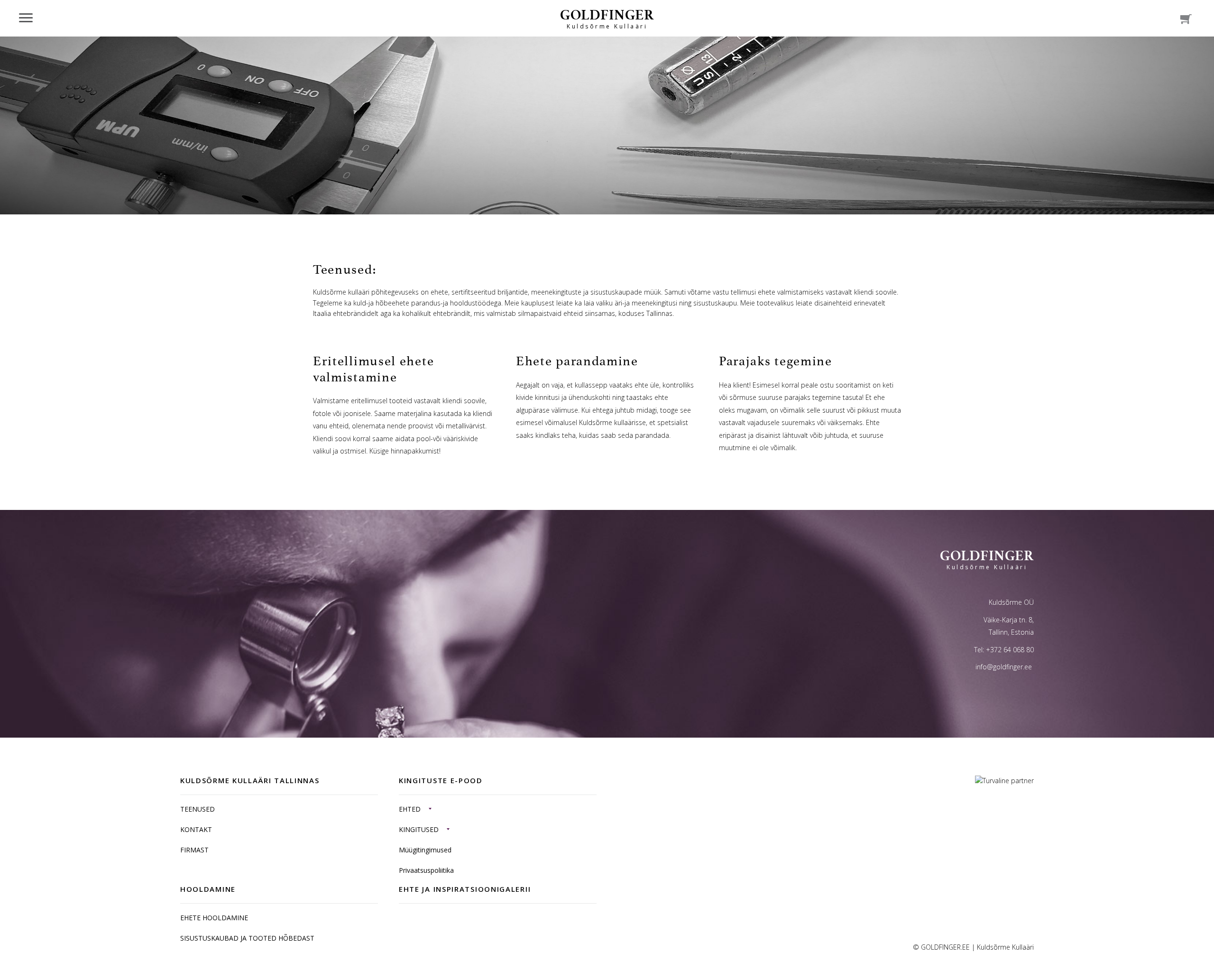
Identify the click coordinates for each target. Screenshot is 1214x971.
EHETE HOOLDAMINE (214, 917)
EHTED (410, 809)
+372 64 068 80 (1010, 649)
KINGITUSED (419, 829)
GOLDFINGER (607, 18)
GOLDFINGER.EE (945, 947)
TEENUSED (197, 809)
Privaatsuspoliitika (426, 870)
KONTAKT (196, 829)
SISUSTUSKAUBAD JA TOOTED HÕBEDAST (247, 938)
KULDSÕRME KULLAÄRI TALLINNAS (250, 780)
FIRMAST (194, 849)
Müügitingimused (425, 849)
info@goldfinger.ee (1003, 666)
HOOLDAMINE (208, 889)
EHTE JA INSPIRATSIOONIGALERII (465, 889)
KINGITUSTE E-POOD (441, 780)
